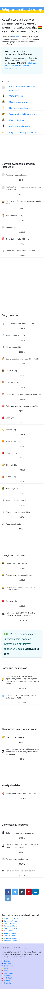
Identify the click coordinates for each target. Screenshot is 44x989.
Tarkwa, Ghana (10, 936)
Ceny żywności (16, 96)
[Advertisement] (22, 150)
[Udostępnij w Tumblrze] (22, 892)
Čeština (7, 976)
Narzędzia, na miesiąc (19, 108)
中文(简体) (8, 978)
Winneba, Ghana (10, 941)
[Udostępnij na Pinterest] (29, 892)
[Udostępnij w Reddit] (8, 898)
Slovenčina (8, 973)
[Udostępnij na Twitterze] (15, 892)
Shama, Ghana (9, 923)
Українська (8, 966)
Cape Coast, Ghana (11, 918)
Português (8, 971)
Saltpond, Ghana (10, 926)
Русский (7, 963)
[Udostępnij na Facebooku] (8, 892)
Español (7, 968)
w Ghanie (16, 37)
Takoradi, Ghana (10, 928)
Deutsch (7, 981)
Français (7, 983)
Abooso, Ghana (10, 933)
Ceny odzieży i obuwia (19, 126)
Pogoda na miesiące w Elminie (23, 132)
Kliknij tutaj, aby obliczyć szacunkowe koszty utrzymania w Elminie (20, 65)
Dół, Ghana (8, 931)
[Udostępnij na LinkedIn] (35, 892)
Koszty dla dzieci (17, 120)
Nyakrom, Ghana (10, 938)
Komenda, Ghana (10, 921)
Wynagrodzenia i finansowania (23, 114)
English (7, 961)
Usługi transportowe (18, 102)
